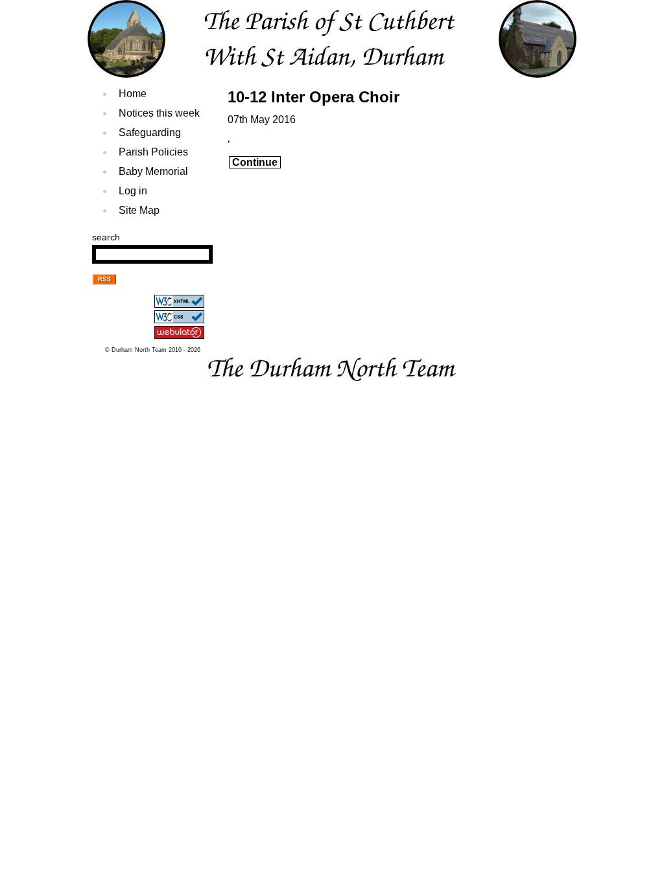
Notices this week (159, 113)
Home (133, 93)
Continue (255, 162)
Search (106, 237)
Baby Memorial (153, 171)
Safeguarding (150, 132)
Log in (133, 190)
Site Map (139, 210)
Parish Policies (153, 151)
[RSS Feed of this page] (104, 280)
